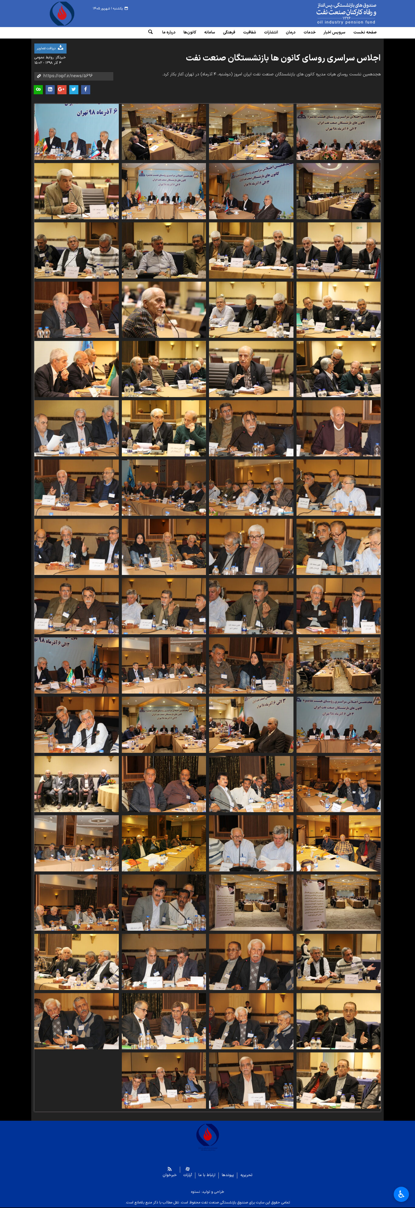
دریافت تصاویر (47, 48)
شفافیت (249, 32)
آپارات (187, 1175)
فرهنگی (229, 32)
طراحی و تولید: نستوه (207, 1192)
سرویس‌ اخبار (334, 32)
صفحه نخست (365, 32)
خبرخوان (170, 1175)
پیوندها (228, 1175)
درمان (291, 32)
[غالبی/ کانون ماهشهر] (251, 1080)
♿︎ (401, 1194)
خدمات (310, 32)
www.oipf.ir (332, 13)
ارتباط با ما (206, 1175)
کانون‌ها (189, 32)
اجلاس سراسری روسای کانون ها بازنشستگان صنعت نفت (283, 58)
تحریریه (246, 1175)
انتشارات (271, 32)
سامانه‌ (209, 32)
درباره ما (169, 32)
